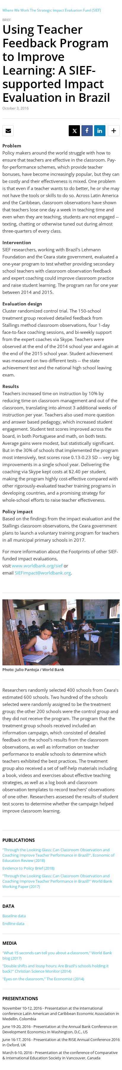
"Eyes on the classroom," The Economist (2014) (43, 978)
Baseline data (14, 915)
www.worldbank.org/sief (37, 566)
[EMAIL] (8, 131)
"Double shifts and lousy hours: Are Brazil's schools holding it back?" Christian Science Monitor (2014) (55, 968)
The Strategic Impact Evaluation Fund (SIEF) (65, 10)
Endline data (13, 923)
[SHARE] (86, 131)
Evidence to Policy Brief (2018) (28, 868)
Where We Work (15, 10)
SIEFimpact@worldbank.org (43, 573)
